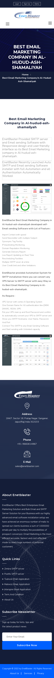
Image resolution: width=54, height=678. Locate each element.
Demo (37, 4)
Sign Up (27, 4)
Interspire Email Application (17, 589)
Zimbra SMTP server (14, 568)
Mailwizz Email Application (17, 584)
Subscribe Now (27, 645)
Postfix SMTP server (14, 573)
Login (17, 4)
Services (28, 673)
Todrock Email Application (16, 579)
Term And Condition (14, 594)
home (25, 74)
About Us (8, 599)
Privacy (40, 673)
